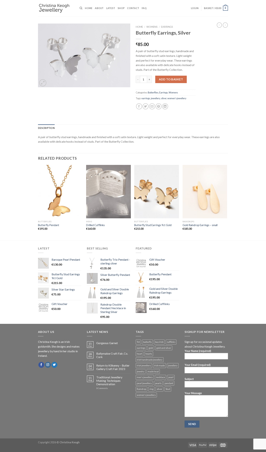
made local (153, 371)
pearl (171, 377)
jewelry (140, 371)
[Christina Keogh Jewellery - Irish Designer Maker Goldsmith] (56, 8)
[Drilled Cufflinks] (108, 191)
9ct (138, 341)
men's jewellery (145, 377)
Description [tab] (46, 128)
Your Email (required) (198, 364)
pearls (158, 383)
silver (163, 98)
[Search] (81, 8)
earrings (146, 98)
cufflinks (171, 341)
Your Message (193, 393)
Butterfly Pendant (48, 225)
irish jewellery (144, 365)
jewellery (155, 98)
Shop (121, 8)
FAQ (144, 8)
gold (151, 347)
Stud (168, 389)
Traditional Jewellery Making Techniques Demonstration (109, 380)
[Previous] (38, 202)
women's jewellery (176, 98)
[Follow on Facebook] (41, 365)
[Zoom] (42, 82)
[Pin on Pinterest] (159, 106)
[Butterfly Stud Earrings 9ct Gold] (156, 191)
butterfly (147, 341)
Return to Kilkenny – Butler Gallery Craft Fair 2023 (113, 367)
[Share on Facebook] (139, 106)
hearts (148, 353)
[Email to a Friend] (152, 106)
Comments (102, 388)
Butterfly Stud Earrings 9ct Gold (153, 225)
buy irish (159, 341)
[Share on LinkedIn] (165, 106)
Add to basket (171, 79)
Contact (133, 8)
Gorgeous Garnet (107, 343)
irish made (159, 365)
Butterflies (153, 92)
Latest (110, 8)
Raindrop (141, 389)
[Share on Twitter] (146, 106)
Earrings (167, 26)
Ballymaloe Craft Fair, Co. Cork (112, 355)
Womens (152, 26)
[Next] (227, 202)
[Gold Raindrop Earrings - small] (205, 191)
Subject (189, 378)
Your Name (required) (198, 350)
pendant (169, 383)
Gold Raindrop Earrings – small (200, 225)
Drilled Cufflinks (95, 225)
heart (139, 353)
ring (151, 389)
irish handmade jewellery (149, 359)
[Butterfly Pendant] (60, 191)
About (99, 8)
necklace (160, 377)
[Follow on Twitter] (54, 365)
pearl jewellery (144, 383)
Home (88, 8)
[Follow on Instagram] (48, 365)
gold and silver (163, 347)
